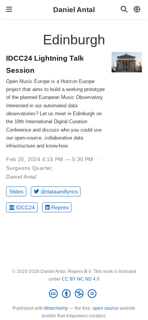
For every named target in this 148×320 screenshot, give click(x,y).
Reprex (60, 207)
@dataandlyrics (59, 191)
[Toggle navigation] (9, 9)
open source (105, 308)
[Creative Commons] (74, 294)
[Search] (124, 9)
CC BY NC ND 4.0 (80, 279)
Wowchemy (56, 308)
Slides (16, 191)
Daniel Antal (74, 9)
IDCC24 (25, 207)
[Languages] (138, 9)
